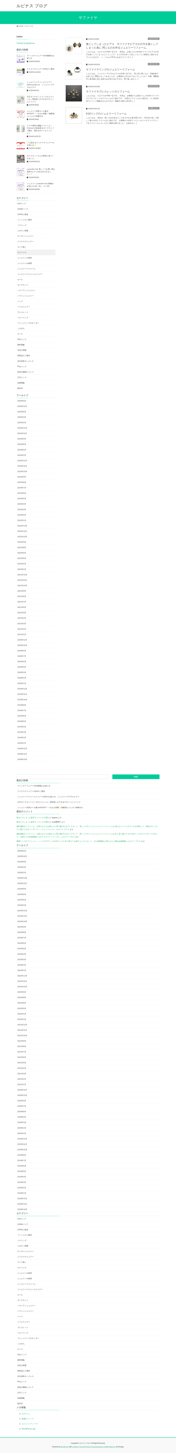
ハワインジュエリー (25, 296)
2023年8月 (21, 482)
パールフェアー (23, 307)
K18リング (154, 108)
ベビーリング (22, 318)
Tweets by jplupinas (25, 43)
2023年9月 (21, 477)
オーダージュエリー (25, 236)
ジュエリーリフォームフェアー (30, 274)
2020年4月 (21, 667)
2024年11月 (22, 433)
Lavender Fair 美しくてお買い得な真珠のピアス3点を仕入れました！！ (41, 171)
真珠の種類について (25, 372)
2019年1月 (21, 743)
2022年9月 (21, 542)
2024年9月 (21, 439)
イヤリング (21, 225)
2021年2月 (21, 629)
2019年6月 (21, 716)
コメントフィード (30, 1424)
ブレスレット (22, 312)
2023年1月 (21, 520)
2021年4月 (21, 618)
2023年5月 (21, 498)
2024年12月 (22, 428)
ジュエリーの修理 (24, 263)
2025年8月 (21, 412)
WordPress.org (28, 1429)
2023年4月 (21, 504)
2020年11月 (22, 640)
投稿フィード (28, 1419)
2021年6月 (21, 607)
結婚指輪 (21, 383)
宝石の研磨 (21, 350)
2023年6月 (21, 493)
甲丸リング (21, 366)
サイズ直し (21, 247)
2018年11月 (22, 754)
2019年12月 (22, 689)
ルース (20, 334)
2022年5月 (21, 558)
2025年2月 (21, 422)
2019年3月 (21, 732)
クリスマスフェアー (25, 241)
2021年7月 (21, 602)
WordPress (65, 1447)
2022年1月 (21, 569)
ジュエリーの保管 (24, 258)
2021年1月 (21, 634)
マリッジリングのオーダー (28, 323)
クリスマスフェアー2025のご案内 (40, 69)
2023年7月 (21, 488)
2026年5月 (21, 401)
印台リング (21, 339)
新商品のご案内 (23, 356)
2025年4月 (21, 417)
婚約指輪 (21, 345)
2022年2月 (21, 564)
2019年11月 (22, 694)
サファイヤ (153, 39)
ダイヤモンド (22, 285)
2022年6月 (21, 553)
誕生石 (20, 388)
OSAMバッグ (22, 209)
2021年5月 (21, 613)
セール (20, 279)
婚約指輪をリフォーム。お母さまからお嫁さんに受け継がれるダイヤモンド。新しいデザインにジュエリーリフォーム (64, 826)
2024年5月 (21, 450)
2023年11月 (22, 466)
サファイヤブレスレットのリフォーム (108, 91)
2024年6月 (21, 444)
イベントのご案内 (24, 220)
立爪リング (21, 377)
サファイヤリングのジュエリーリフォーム (110, 69)
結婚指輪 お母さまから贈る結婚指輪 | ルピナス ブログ (119, 841)
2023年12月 (22, 461)
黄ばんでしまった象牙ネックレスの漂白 (32, 818)
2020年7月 (21, 656)
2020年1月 (21, 683)
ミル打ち (21, 328)
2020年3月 (21, 672)
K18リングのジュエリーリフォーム (106, 113)
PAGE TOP (169, 1407)
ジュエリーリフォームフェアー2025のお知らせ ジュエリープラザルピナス (40, 84)
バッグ (20, 301)
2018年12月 (22, 748)
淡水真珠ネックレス (25, 361)
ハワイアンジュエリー (26, 290)
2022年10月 (22, 537)
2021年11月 (22, 580)
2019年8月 (21, 705)
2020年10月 (22, 645)
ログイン (26, 1414)
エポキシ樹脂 (22, 231)
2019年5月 (21, 721)
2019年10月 (22, 700)
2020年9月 (21, 651)
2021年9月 (21, 591)
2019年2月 (21, 738)
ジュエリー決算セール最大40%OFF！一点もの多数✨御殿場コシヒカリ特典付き (40, 113)
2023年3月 (21, 509)
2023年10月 (22, 471)
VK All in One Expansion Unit (96, 1447)
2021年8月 (21, 596)
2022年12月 (22, 526)
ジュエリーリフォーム (26, 269)
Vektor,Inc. (112, 1447)
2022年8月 (21, 547)
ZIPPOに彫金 (22, 214)
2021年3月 (21, 624)
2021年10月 (22, 585)
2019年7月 (21, 710)
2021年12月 (22, 575)
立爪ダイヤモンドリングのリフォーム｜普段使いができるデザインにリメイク (40, 99)
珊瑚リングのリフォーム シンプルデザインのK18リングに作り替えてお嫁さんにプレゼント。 (55, 841)
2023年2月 (21, 515)
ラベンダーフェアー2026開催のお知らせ (33, 786)
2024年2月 (21, 455)
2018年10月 (22, 759)
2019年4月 (21, 727)
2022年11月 (22, 531)
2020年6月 (21, 661)
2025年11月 (22, 406)
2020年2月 (21, 678)
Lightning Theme (78, 1447)
